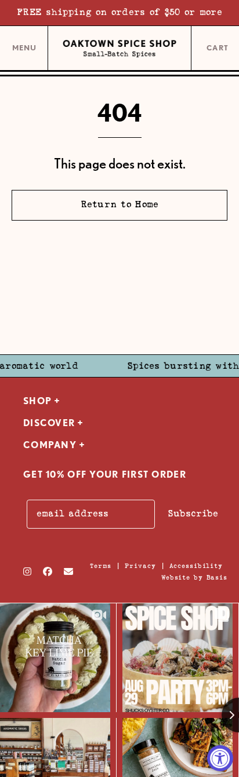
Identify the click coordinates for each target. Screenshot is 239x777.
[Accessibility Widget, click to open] (220, 758)
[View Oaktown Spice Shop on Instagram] (27, 571)
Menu (24, 52)
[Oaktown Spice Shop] (119, 48)
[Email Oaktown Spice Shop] (68, 571)
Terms (100, 566)
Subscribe (193, 514)
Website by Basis (194, 577)
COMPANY (50, 444)
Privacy (140, 566)
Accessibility (196, 566)
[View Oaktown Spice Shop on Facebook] (47, 571)
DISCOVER (49, 422)
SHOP (37, 400)
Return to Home (120, 205)
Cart (218, 48)
